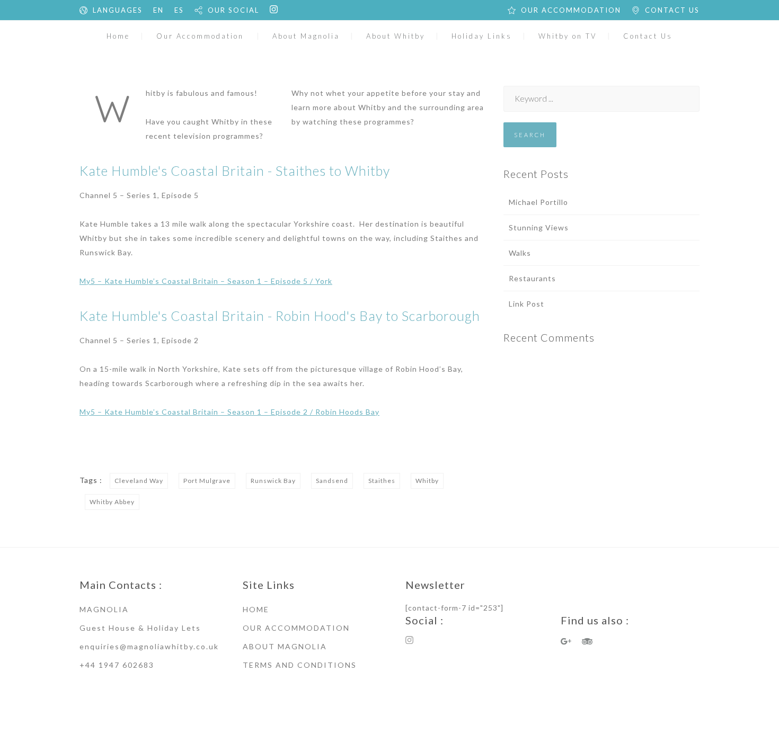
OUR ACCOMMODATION (571, 10)
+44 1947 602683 (116, 664)
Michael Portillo (538, 202)
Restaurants (532, 278)
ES (179, 10)
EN (158, 10)
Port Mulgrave (207, 481)
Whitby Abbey (112, 502)
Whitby (427, 481)
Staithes (381, 481)
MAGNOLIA (104, 609)
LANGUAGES (118, 10)
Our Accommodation (200, 36)
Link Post (526, 303)
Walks (520, 252)
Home (118, 36)
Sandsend (332, 481)
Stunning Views (539, 227)
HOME (256, 609)
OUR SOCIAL (233, 10)
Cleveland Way (138, 481)
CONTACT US (672, 10)
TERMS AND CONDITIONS (300, 664)
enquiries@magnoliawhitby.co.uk (149, 646)
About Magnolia (306, 36)
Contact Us (647, 36)
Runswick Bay (273, 481)
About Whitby (395, 36)
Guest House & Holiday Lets (140, 627)
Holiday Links (482, 36)
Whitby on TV (567, 36)
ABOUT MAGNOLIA (285, 646)
